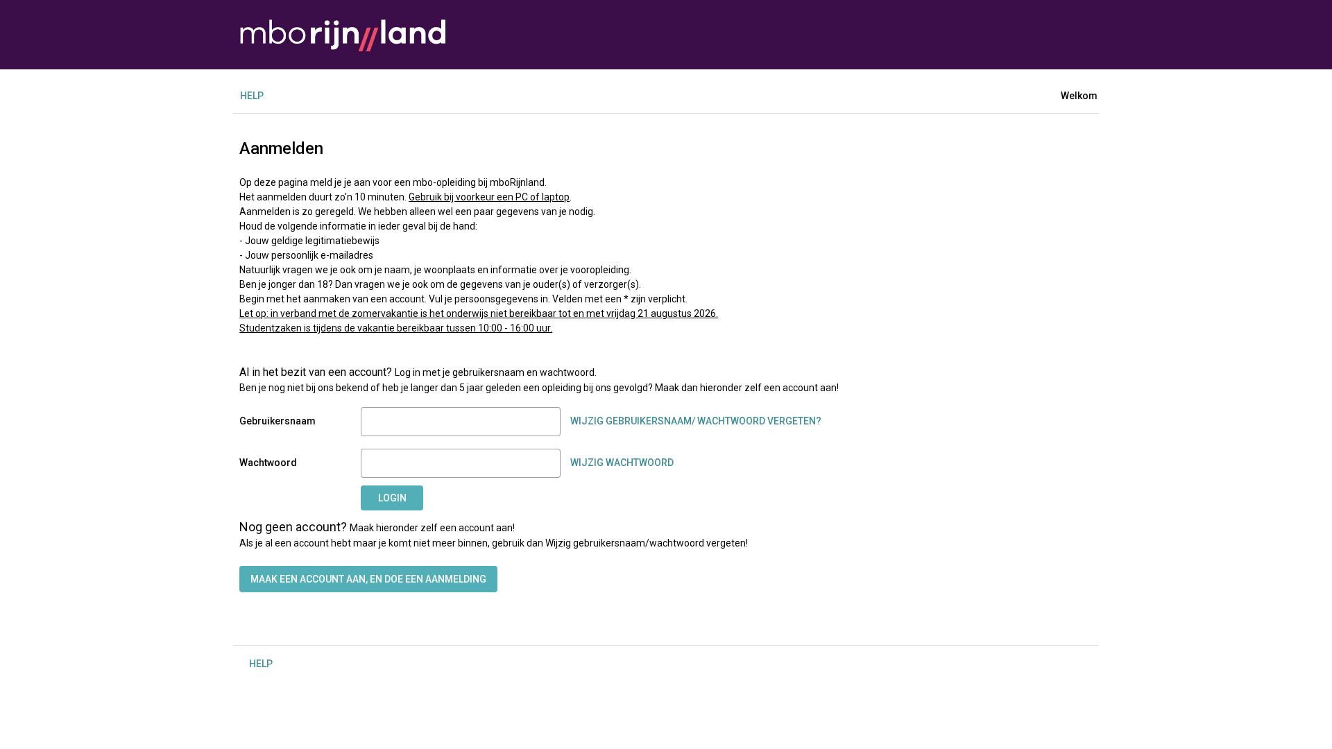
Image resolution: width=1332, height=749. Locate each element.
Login (392, 497)
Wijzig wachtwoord (622, 462)
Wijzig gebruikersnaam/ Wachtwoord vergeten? (695, 421)
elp (252, 95)
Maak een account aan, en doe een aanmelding (368, 579)
